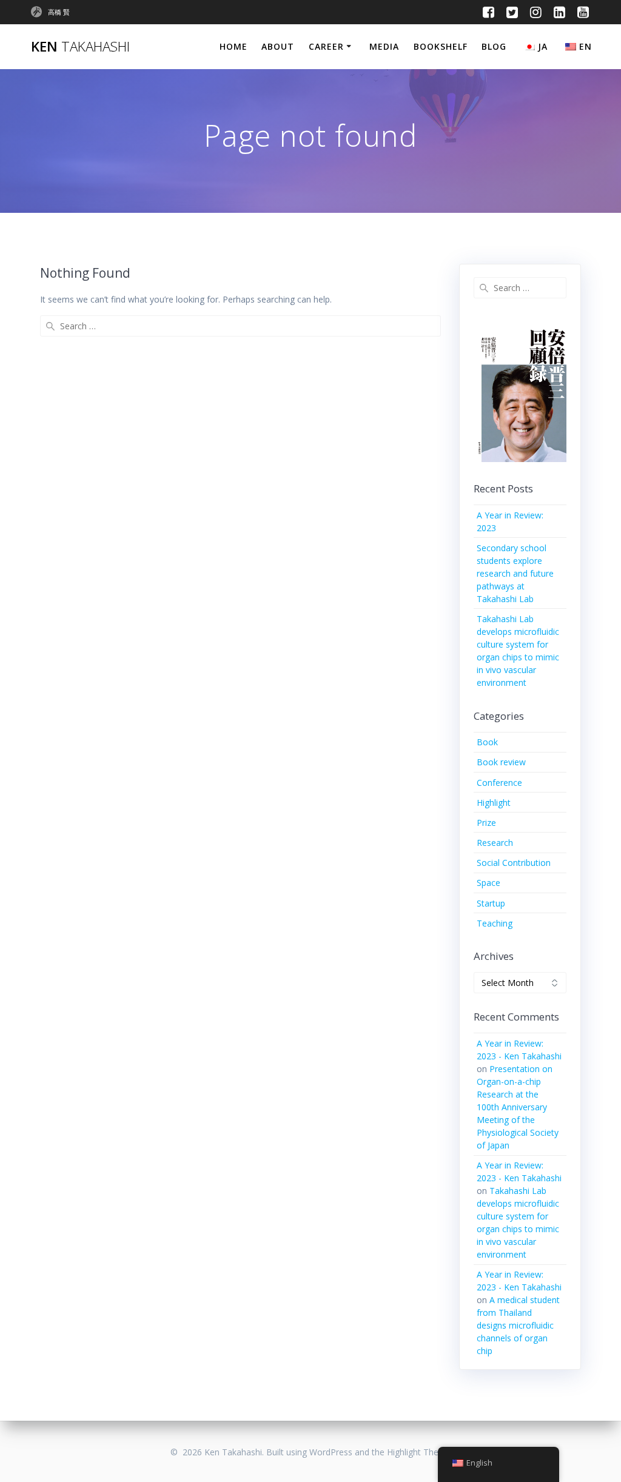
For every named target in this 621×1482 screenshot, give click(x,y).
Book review (501, 762)
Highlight (494, 802)
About (277, 46)
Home (233, 46)
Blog (494, 46)
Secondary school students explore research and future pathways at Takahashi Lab (515, 573)
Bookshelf (441, 46)
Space (488, 882)
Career (326, 46)
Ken (80, 46)
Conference (499, 782)
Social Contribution (514, 862)
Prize (486, 822)
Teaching (494, 923)
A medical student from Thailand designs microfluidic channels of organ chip (518, 1325)
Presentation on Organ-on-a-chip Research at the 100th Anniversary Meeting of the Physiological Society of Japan (518, 1107)
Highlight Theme (419, 1452)
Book (487, 742)
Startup (491, 903)
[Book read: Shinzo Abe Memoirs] (520, 393)
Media (384, 46)
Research (495, 842)
